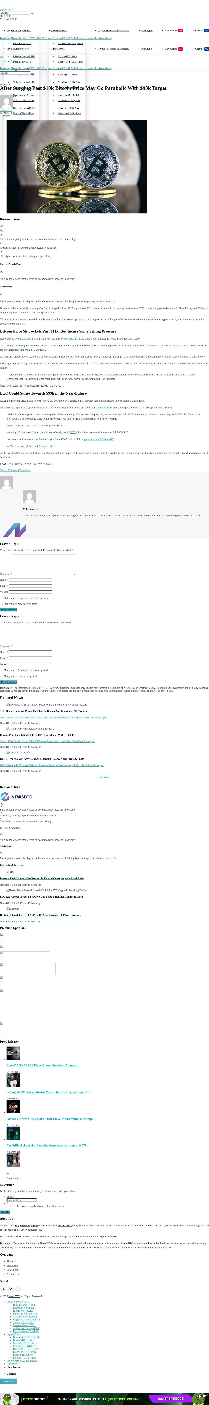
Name (4, 579)
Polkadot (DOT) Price (24, 1357)
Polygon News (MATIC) (26, 1331)
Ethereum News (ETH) (25, 1307)
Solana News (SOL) (23, 1322)
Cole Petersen (6, 110)
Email (4, 585)
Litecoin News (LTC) (24, 1325)
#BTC (10, 425)
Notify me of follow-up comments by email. (26, 598)
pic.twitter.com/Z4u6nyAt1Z (99, 439)
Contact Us (12, 1269)
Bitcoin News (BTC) (22, 43)
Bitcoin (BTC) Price (67, 74)
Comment (6, 574)
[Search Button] (32, 13)
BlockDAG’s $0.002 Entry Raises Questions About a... (43, 1065)
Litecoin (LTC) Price (24, 1354)
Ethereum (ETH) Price (24, 1351)
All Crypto (147, 30)
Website (4, 591)
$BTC (72, 432)
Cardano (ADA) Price (24, 1343)
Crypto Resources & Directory (113, 30)
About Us (11, 1261)
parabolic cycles (104, 407)
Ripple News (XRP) (23, 1310)
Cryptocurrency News (18, 30)
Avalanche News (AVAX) (26, 1328)
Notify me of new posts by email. (21, 603)
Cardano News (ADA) (25, 1316)
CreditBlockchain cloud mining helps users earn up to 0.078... (48, 1145)
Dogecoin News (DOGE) (26, 1319)
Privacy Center (14, 1274)
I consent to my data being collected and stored (41, 1206)
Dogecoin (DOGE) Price (69, 113)
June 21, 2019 (48, 446)
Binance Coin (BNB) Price (70, 43)
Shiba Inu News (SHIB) (24, 100)
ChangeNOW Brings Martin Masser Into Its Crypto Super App (49, 1092)
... (8, 1172)
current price (67, 338)
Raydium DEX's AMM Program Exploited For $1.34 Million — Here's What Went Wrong (56, 38)
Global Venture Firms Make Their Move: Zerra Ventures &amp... (50, 1119)
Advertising (12, 1265)
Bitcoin (27, 338)
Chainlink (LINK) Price (69, 100)
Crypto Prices (58, 30)
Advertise (8, 1381)
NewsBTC (14, 1296)
